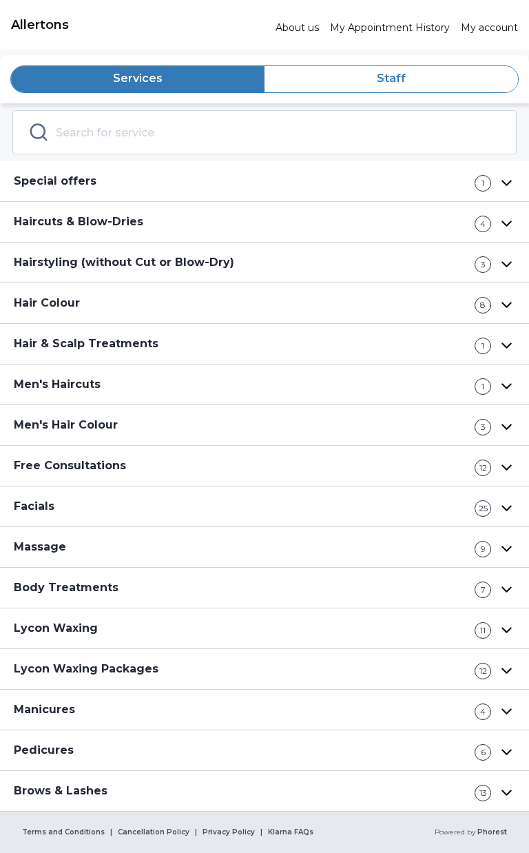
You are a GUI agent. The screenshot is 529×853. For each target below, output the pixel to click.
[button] (264, 181)
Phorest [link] (492, 832)
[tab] (137, 79)
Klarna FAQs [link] (290, 832)
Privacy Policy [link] (229, 832)
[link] (137, 25)
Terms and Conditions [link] (63, 832)
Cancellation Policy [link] (153, 832)
